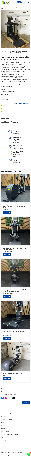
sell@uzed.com (7, 392)
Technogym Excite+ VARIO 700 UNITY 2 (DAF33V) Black (14, 249)
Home (2, 7)
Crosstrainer (8, 7)
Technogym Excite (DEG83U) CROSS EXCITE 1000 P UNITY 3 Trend (13, 332)
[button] (27, 13)
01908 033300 (7, 389)
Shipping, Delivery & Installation (22, 103)
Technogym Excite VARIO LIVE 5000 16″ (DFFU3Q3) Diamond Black (14, 290)
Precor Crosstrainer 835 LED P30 (12, 373)
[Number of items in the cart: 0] (24, 2)
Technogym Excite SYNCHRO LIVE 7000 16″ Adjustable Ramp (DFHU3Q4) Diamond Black (15, 206)
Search (26, 402)
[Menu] (28, 2)
